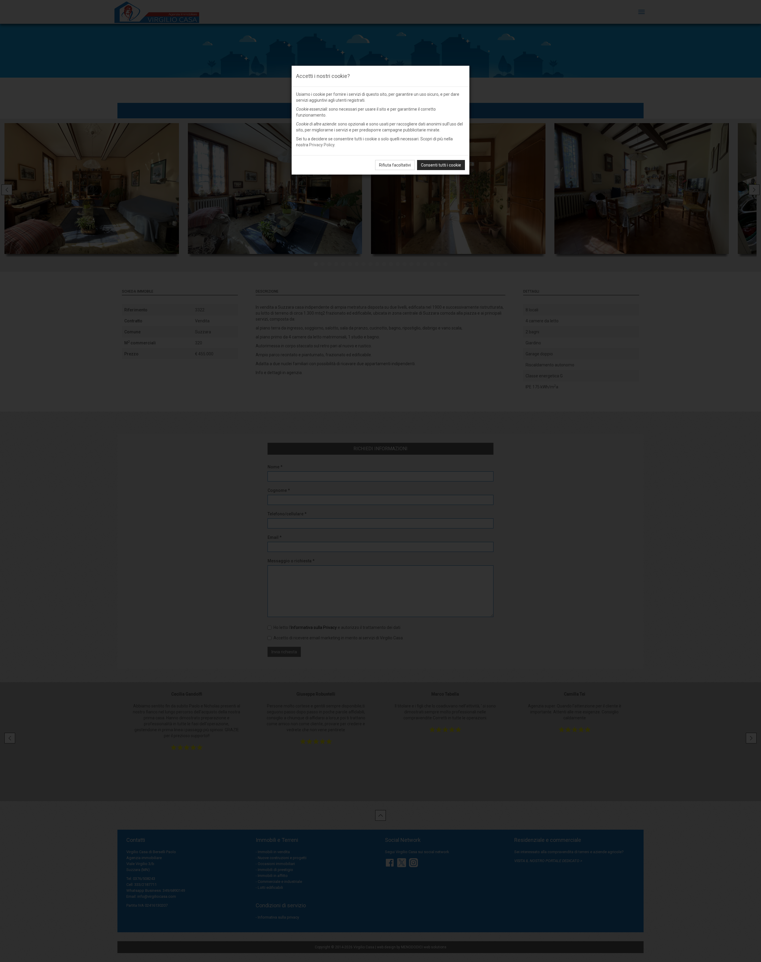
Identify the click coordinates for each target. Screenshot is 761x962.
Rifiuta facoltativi (395, 165)
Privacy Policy (321, 144)
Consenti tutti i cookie (441, 165)
